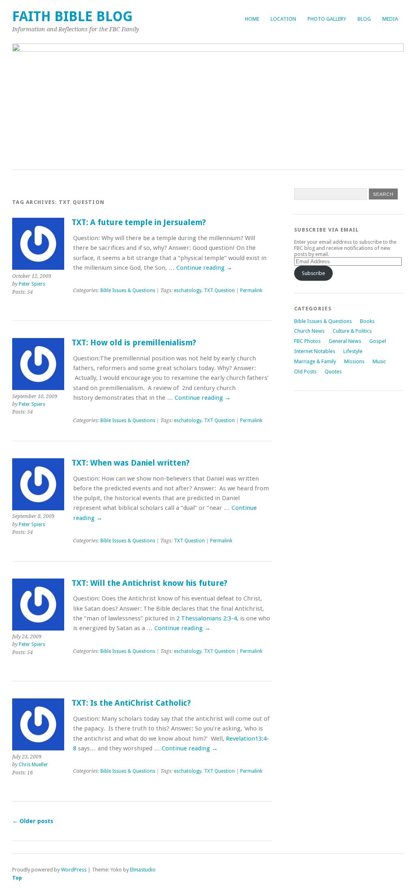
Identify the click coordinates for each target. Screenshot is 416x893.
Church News (309, 331)
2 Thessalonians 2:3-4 (206, 618)
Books (367, 321)
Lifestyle (352, 351)
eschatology (188, 290)
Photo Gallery (327, 19)
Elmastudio (143, 870)
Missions (354, 361)
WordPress (74, 870)
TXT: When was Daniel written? (131, 463)
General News (345, 341)
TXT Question (219, 290)
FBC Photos (307, 341)
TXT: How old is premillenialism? (134, 342)
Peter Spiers (32, 284)
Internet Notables (314, 351)
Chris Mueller (33, 764)
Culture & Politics (352, 331)
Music (379, 361)
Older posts (32, 821)
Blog (364, 19)
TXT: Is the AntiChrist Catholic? (131, 703)
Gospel (377, 341)
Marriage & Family (315, 361)
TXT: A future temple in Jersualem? (139, 222)
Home (252, 19)
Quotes (333, 371)
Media (390, 19)
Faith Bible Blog (72, 16)
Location (283, 19)
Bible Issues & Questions (127, 290)
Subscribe (313, 273)
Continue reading (204, 267)
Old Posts (305, 371)
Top (17, 878)
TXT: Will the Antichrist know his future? (150, 583)
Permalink (251, 290)
